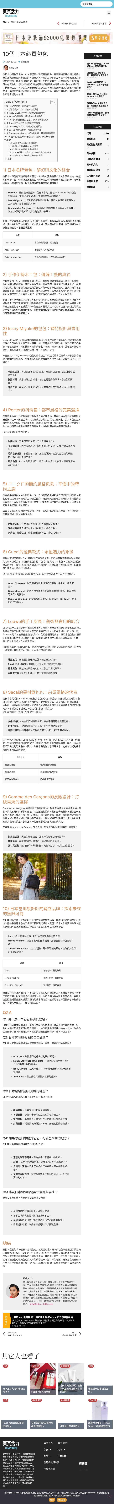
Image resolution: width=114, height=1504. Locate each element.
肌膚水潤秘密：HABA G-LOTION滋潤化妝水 (99, 1424)
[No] (109, 1496)
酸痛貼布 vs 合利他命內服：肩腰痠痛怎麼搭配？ (97, 104)
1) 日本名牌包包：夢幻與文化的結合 (22, 106)
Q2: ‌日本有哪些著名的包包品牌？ (25, 146)
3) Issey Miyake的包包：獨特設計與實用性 (26, 113)
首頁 (5, 22)
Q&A (9, 140)
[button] (109, 13)
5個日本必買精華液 (40, 1391)
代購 (5, 1366)
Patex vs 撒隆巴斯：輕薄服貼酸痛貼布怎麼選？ (98, 114)
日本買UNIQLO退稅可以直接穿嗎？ (42, 1424)
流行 (59, 1449)
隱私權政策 (49, 1468)
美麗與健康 (65, 1366)
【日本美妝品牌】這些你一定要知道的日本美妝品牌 (71, 1388)
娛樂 (46, 1456)
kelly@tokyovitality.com (41, 1303)
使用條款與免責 (51, 1462)
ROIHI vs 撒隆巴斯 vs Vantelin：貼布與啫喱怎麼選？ (97, 84)
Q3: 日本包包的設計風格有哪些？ (25, 149)
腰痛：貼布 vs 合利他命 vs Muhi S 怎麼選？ (97, 95)
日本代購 (25, 62)
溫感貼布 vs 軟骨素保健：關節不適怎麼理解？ (97, 74)
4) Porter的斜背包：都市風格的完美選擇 (24, 116)
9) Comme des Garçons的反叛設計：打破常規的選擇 (31, 133)
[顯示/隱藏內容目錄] (51, 102)
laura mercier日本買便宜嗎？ (13, 1424)
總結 (9, 158)
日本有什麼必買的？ (70, 1425)
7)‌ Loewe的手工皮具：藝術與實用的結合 (24, 126)
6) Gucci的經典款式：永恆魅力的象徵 (23, 123)
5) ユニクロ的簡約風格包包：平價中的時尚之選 (27, 119)
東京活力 (48, 1443)
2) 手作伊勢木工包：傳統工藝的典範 (22, 109)
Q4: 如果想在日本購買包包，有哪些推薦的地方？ (31, 152)
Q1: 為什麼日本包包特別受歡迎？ (24, 143)
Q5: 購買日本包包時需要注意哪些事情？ (28, 155)
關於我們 (62, 1443)
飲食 (46, 1449)
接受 (52, 1500)
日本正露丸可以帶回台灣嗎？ (14, 1390)
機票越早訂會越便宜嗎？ (98, 1390)
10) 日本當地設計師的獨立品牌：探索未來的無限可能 (31, 136)
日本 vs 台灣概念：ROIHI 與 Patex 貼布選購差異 (98, 64)
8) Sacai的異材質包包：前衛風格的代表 (24, 130)
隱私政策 (61, 1500)
